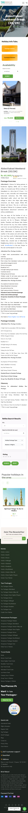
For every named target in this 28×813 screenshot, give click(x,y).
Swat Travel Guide (5, 667)
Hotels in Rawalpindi (6, 566)
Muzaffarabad (9, 245)
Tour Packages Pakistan (7, 586)
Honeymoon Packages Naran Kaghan (10, 629)
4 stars (8, 456)
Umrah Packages (5, 735)
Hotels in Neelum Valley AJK (8, 572)
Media (2, 655)
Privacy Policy (4, 743)
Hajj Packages (4, 732)
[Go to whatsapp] (24, 809)
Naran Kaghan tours (14, 317)
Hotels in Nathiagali (6, 560)
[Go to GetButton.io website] (24, 811)
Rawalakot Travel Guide (7, 664)
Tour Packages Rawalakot (7, 606)
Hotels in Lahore (5, 552)
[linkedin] (9, 805)
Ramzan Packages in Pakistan (8, 681)
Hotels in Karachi (5, 555)
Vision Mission (4, 746)
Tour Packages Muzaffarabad (8, 604)
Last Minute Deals (5, 672)
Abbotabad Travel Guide (7, 669)
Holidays (17, 26)
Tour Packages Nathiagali (7, 601)
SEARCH (6, 463)
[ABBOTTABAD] (14, 497)
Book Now (18, 118)
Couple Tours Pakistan (6, 612)
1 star (3, 456)
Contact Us (3, 741)
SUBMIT (7, 76)
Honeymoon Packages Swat (8, 644)
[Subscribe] (24, 538)
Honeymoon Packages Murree (8, 632)
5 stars (10, 456)
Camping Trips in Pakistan (7, 675)
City (3, 422)
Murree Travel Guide (6, 658)
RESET (15, 463)
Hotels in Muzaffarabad (7, 569)
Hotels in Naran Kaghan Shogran (9, 575)
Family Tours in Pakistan (7, 647)
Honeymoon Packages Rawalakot (9, 641)
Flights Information (5, 726)
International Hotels (6, 723)
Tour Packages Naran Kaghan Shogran (11, 595)
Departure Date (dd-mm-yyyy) (10, 430)
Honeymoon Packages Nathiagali (9, 635)
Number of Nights (10, 444)
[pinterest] (22, 805)
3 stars (6, 456)
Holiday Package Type (11, 440)
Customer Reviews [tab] (9, 57)
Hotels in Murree (5, 558)
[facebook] (6, 805)
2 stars (5, 456)
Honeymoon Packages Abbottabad (10, 624)
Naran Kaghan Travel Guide (8, 661)
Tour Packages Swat (6, 609)
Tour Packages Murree (6, 598)
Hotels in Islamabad (6, 563)
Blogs (2, 738)
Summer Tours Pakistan (6, 578)
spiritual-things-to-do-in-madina (14, 510)
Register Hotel (4, 729)
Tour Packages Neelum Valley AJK (9, 592)
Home (10, 26)
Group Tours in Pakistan (7, 678)
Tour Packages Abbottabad (8, 589)
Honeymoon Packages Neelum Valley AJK (11, 626)
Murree (23, 317)
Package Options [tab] (10, 48)
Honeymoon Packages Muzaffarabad (10, 638)
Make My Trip (7, 700)
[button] (10, 122)
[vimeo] (19, 805)
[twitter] (15, 805)
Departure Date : (7, 68)
